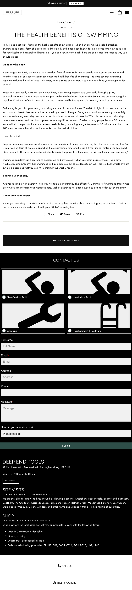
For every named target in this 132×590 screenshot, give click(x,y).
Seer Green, (119, 502)
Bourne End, (111, 498)
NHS (24, 72)
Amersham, (81, 498)
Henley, (66, 502)
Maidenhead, (95, 502)
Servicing (12, 331)
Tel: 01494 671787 (56, 3)
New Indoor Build (82, 297)
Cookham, (8, 502)
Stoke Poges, (9, 506)
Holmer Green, (79, 502)
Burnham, (123, 498)
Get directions (10, 480)
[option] (66, 3)
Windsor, (42, 506)
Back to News (68, 240)
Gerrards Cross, (40, 502)
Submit (66, 445)
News (70, 22)
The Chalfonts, (22, 502)
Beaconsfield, (95, 498)
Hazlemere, (56, 502)
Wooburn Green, (26, 506)
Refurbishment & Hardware (87, 331)
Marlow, (107, 502)
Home (60, 22)
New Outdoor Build (17, 297)
